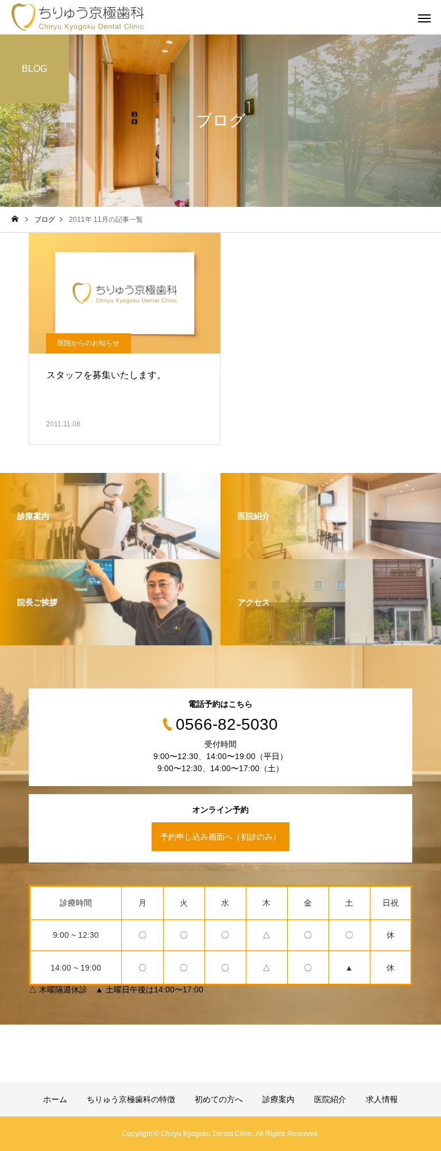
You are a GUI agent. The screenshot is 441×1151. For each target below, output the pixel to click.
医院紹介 (330, 1099)
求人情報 (382, 1099)
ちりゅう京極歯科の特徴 (131, 1099)
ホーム (55, 1099)
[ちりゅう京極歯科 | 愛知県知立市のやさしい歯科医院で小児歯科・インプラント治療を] (77, 17)
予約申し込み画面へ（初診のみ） (220, 836)
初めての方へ (219, 1099)
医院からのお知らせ (88, 343)
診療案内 (278, 1099)
